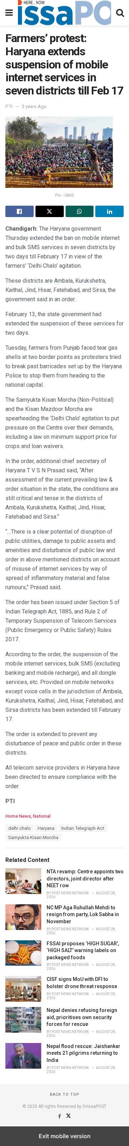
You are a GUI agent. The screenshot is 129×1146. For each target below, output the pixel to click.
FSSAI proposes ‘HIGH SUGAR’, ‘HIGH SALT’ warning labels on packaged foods (83, 950)
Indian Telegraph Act (82, 828)
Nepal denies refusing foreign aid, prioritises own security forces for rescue (82, 1017)
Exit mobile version (65, 1136)
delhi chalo (19, 828)
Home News (18, 816)
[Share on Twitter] (49, 211)
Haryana (46, 828)
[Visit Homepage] (64, 13)
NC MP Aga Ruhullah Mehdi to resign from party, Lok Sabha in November (83, 914)
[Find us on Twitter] (68, 1116)
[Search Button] (120, 13)
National (42, 816)
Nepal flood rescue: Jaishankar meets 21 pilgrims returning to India (83, 1053)
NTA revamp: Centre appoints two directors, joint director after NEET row (85, 878)
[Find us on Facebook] (60, 1116)
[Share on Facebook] (19, 211)
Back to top (65, 1094)
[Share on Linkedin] (109, 211)
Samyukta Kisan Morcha (33, 837)
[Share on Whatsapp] (80, 211)
